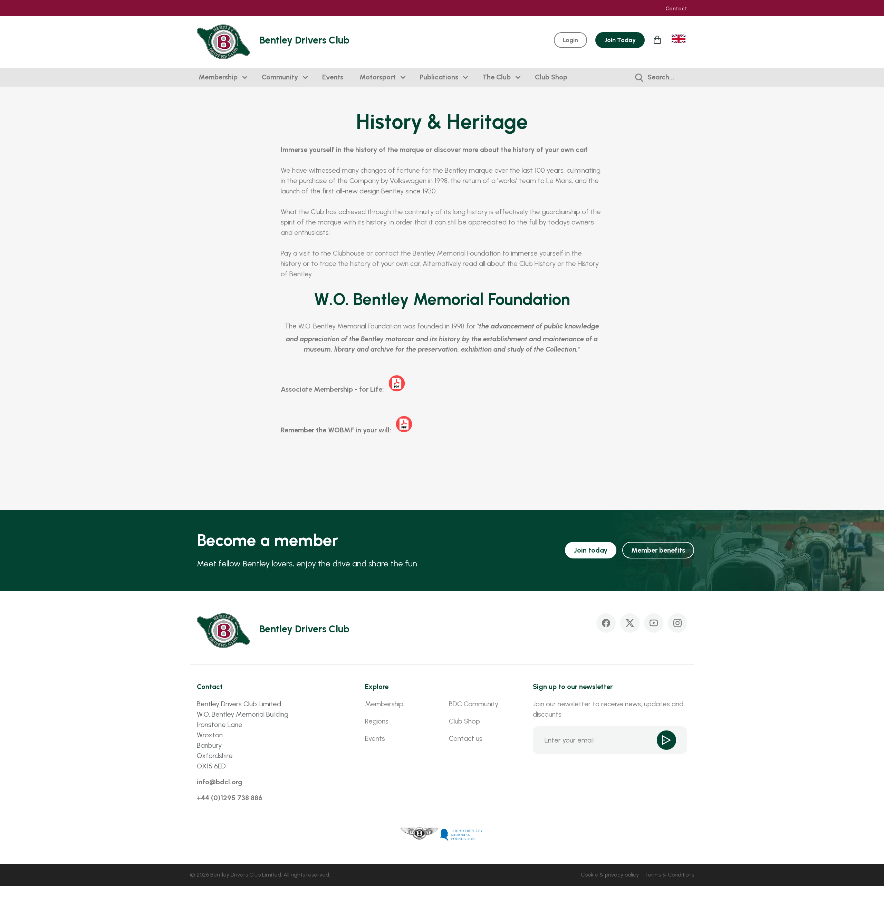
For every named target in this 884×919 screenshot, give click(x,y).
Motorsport (377, 77)
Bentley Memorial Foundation (457, 253)
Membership (218, 77)
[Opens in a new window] (420, 834)
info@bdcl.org (219, 782)
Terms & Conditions (669, 874)
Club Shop (551, 77)
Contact (676, 8)
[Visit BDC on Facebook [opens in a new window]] (606, 623)
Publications (439, 77)
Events (332, 77)
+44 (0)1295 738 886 (229, 798)
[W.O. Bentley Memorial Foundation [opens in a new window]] (461, 834)
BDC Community (473, 704)
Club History (537, 263)
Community (280, 77)
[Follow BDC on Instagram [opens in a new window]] (677, 623)
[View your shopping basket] (658, 40)
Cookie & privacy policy (610, 874)
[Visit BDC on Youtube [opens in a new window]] (653, 623)
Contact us (465, 738)
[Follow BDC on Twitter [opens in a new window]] (630, 623)
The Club (496, 77)
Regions (376, 721)
